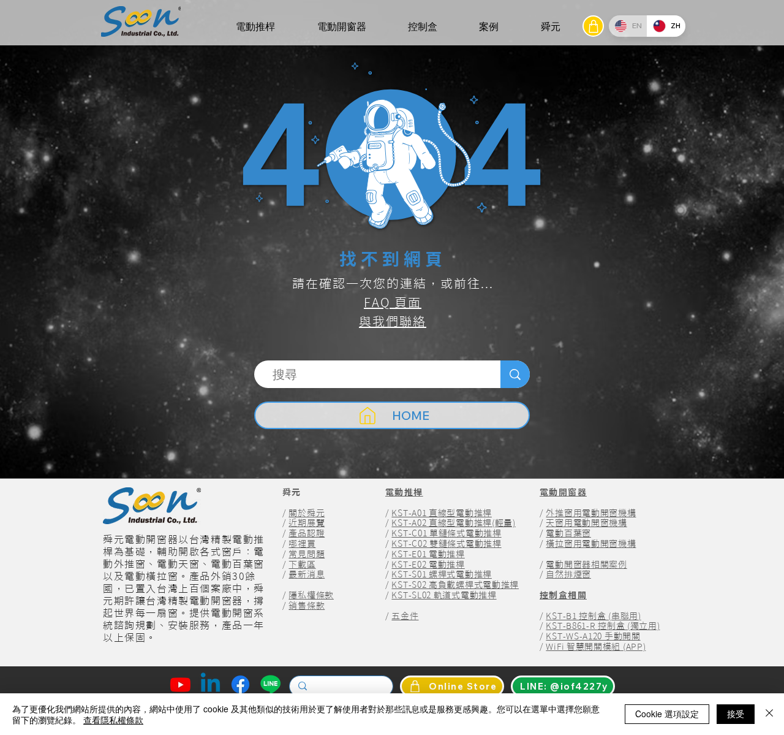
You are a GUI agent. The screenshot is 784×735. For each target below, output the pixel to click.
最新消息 (306, 574)
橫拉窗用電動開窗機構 (591, 543)
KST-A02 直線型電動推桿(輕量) (453, 523)
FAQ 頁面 (392, 302)
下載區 (301, 564)
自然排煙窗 (568, 574)
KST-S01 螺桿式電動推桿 (441, 574)
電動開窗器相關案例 (586, 564)
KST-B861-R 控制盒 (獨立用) (603, 626)
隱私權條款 (311, 595)
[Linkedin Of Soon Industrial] (210, 684)
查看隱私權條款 (113, 720)
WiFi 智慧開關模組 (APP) (596, 646)
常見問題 (306, 554)
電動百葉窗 (568, 533)
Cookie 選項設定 (667, 713)
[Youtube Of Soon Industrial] (180, 684)
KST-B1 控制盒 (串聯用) (593, 616)
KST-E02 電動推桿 (427, 564)
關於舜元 (306, 513)
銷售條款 (306, 605)
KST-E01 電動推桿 (427, 554)
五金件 (404, 616)
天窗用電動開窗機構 (586, 523)
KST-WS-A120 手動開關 (593, 636)
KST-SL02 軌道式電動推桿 (443, 595)
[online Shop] (593, 26)
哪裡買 (301, 543)
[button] (255, 26)
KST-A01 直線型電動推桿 (441, 513)
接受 (735, 713)
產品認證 (306, 533)
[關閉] (769, 714)
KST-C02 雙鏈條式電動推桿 (446, 543)
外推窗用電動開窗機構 (591, 513)
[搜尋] (515, 374)
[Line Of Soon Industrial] (270, 684)
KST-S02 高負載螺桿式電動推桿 (455, 585)
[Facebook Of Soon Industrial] (240, 684)
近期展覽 (306, 523)
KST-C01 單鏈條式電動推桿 (446, 533)
